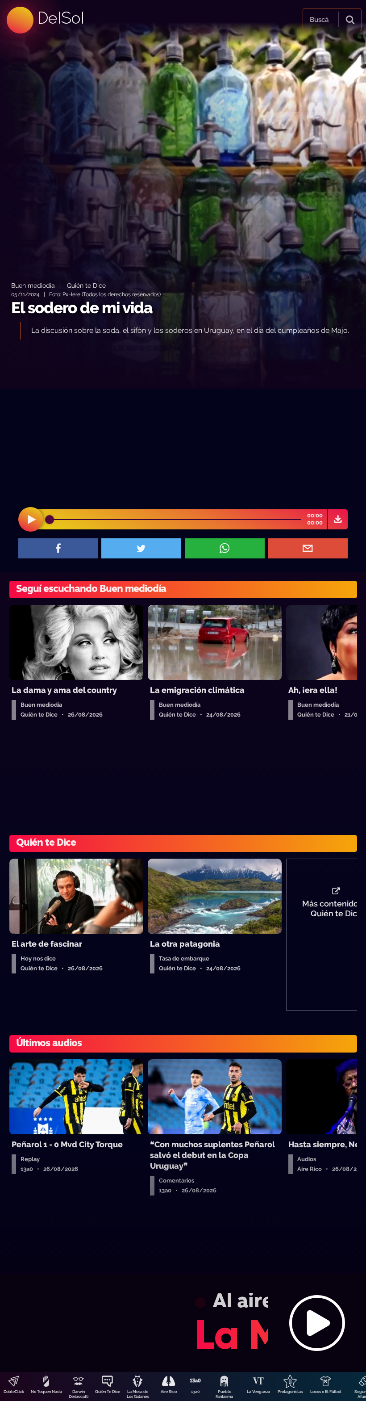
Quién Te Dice (107, 1391)
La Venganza (258, 1391)
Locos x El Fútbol (325, 1391)
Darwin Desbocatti (78, 1394)
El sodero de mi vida (82, 307)
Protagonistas (290, 1391)
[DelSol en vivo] (183, 1323)
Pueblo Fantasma (224, 1394)
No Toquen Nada (46, 1391)
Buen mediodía (33, 285)
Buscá (319, 20)
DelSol (60, 17)
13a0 (195, 1391)
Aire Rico (169, 1391)
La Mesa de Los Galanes (138, 1394)
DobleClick (14, 1391)
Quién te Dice (86, 285)
